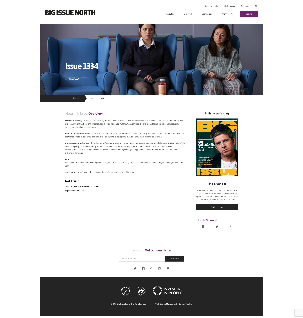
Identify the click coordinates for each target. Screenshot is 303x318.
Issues (91, 98)
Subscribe (174, 258)
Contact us (245, 6)
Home (76, 98)
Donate (248, 14)
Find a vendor (229, 6)
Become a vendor (211, 6)
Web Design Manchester (165, 304)
